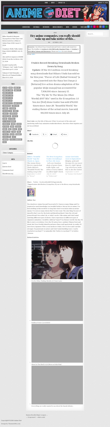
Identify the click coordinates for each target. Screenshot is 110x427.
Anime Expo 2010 (7, 98)
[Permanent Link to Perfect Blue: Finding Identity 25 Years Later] (57, 278)
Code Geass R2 (7, 111)
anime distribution (39, 184)
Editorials (36, 27)
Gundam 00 (6, 124)
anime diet (17, 88)
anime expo (17, 90)
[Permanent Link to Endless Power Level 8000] (57, 320)
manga (5, 129)
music (14, 129)
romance (18, 134)
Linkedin (59, 182)
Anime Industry (7, 103)
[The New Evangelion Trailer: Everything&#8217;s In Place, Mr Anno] (56, 166)
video (4, 142)
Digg (54, 182)
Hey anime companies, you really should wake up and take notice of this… (55, 37)
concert (5, 114)
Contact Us (61, 3)
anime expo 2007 (7, 93)
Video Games (84, 27)
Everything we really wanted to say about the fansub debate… (52, 406)
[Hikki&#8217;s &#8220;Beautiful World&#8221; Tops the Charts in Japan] (36, 166)
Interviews (46, 27)
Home (46, 3)
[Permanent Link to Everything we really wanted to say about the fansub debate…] (57, 404)
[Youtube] (97, 26)
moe (10, 129)
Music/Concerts (58, 27)
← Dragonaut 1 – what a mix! (35, 417)
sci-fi (13, 137)
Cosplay (15, 116)
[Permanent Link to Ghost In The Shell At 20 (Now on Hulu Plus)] (57, 362)
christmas (15, 106)
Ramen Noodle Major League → (37, 415)
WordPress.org (7, 173)
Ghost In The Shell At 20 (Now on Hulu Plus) (46, 364)
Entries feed (6, 166)
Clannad (5, 108)
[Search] (100, 26)
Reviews (75, 27)
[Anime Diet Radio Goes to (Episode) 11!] (75, 165)
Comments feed (7, 170)
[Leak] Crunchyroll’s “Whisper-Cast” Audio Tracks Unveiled (12, 67)
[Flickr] (94, 26)
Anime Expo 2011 (7, 101)
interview (6, 127)
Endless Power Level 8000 (40, 322)
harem (13, 124)
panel (18, 132)
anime (10, 88)
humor (19, 124)
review (12, 134)
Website (30, 233)
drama (5, 119)
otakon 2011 (6, 132)
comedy (15, 111)
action (5, 88)
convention (13, 114)
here (60, 51)
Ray (49, 42)
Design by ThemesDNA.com (10, 424)
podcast (5, 134)
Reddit (48, 182)
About (53, 3)
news (19, 129)
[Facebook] (91, 26)
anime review (17, 103)
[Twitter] (88, 26)
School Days (6, 137)
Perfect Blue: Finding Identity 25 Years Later (46, 281)
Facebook (42, 182)
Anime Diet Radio (7, 90)
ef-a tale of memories (9, 121)
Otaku (13, 132)
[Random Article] (103, 26)
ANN (33, 54)
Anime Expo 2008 (8, 95)
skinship (5, 139)
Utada (29, 186)
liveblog (18, 127)
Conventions (26, 27)
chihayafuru (6, 106)
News (67, 27)
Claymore (12, 108)
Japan (12, 127)
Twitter (35, 182)
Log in (4, 163)
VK (52, 182)
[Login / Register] (106, 26)
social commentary (16, 139)
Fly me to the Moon (61, 184)
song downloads (74, 184)
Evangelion (50, 184)
